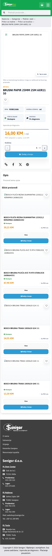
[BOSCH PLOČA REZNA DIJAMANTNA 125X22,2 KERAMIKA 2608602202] (26, 202)
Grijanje (6, 444)
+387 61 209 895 (12, 519)
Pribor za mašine (8, 22)
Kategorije (16, 19)
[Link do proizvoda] (6, 164)
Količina (8, 143)
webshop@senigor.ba (15, 515)
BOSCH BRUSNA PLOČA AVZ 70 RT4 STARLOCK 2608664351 (24, 274)
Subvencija (7, 440)
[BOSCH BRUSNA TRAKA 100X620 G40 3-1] (26, 369)
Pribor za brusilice (25, 22)
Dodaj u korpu (27, 154)
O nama (6, 436)
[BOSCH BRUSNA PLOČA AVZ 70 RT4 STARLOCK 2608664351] (26, 258)
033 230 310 (10, 480)
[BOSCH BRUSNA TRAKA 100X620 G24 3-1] (26, 313)
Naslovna (5, 19)
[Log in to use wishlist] (5, 99)
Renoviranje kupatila (11, 452)
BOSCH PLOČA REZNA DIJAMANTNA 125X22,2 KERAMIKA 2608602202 (24, 218)
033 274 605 (10, 486)
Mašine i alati (28, 19)
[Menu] (48, 5)
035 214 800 (10, 539)
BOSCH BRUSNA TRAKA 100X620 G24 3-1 (21, 328)
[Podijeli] (13, 164)
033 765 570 (10, 506)
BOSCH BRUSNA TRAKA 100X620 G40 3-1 (21, 384)
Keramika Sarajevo (10, 448)
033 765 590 (10, 512)
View (26, 235)
